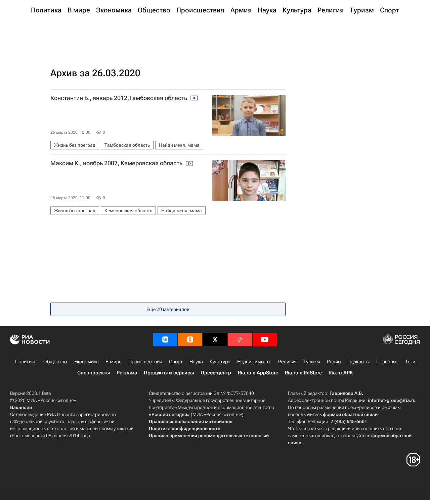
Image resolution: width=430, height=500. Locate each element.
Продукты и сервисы (169, 373)
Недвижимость (254, 362)
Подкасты (358, 362)
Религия (287, 362)
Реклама (127, 373)
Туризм (311, 362)
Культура (220, 362)
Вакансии (21, 407)
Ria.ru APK (341, 373)
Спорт (176, 362)
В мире (113, 362)
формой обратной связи (350, 414)
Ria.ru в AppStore (258, 373)
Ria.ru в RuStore (303, 373)
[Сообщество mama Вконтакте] (165, 339)
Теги (410, 362)
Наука (196, 362)
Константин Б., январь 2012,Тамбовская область (119, 98)
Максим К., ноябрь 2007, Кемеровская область (117, 163)
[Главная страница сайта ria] (215, 37)
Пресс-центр (216, 373)
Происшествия (145, 362)
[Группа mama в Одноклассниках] (190, 339)
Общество (55, 362)
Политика (26, 362)
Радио (334, 362)
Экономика (86, 362)
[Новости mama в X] (215, 339)
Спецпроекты (93, 373)
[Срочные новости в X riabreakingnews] (240, 339)
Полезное (387, 362)
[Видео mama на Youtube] (265, 339)
